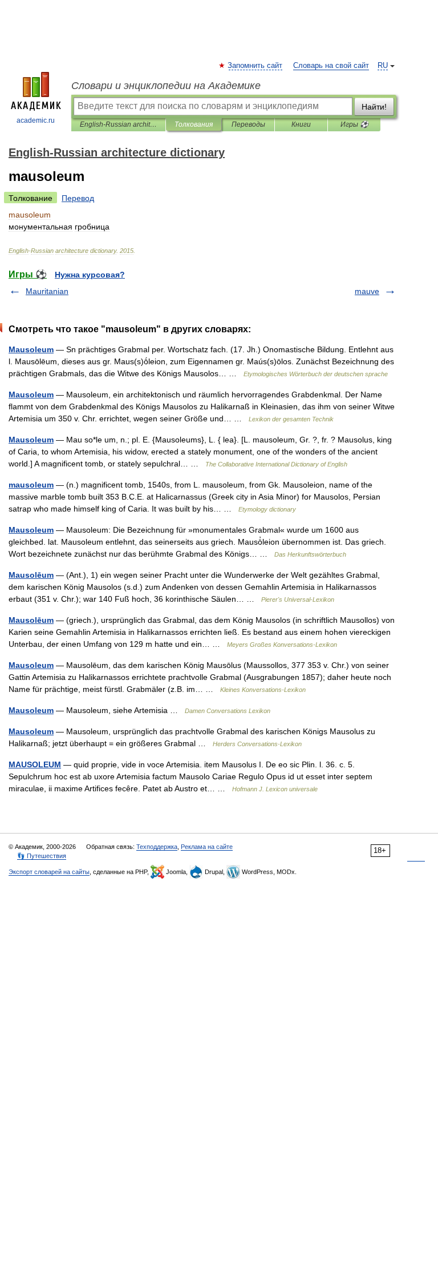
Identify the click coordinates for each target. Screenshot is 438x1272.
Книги (301, 124)
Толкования (194, 124)
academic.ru (36, 120)
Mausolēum (31, 574)
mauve (367, 291)
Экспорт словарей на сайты (49, 871)
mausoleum (31, 484)
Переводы (248, 124)
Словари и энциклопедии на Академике (166, 85)
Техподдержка (156, 846)
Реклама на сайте (207, 846)
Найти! (374, 106)
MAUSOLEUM (35, 764)
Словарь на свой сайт (331, 66)
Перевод (78, 198)
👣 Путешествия (41, 855)
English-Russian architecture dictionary (118, 124)
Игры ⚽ (354, 124)
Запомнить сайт (255, 66)
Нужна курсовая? (90, 274)
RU (383, 66)
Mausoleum (31, 349)
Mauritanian (47, 291)
